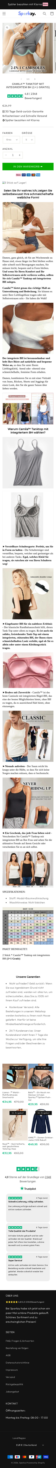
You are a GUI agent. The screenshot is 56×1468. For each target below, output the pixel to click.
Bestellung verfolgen (17, 1348)
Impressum (12, 1369)
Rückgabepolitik (14, 1384)
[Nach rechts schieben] (35, 79)
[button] (4, 13)
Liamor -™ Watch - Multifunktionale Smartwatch (11, 1094)
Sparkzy (22, 1463)
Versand (10, 1377)
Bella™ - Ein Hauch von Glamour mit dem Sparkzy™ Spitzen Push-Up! (39, 1096)
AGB (8, 1355)
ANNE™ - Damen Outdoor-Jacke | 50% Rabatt (40, 1138)
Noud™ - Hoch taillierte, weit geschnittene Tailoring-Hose (13, 1146)
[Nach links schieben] (21, 79)
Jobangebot (12, 1391)
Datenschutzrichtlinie (17, 1362)
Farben (7, 133)
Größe (27, 133)
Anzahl (7, 148)
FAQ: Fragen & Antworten (20, 1340)
